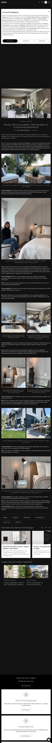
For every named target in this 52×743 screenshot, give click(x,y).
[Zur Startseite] (4, 2)
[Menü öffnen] (49, 2)
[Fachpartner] (42, 2)
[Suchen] (39, 2)
